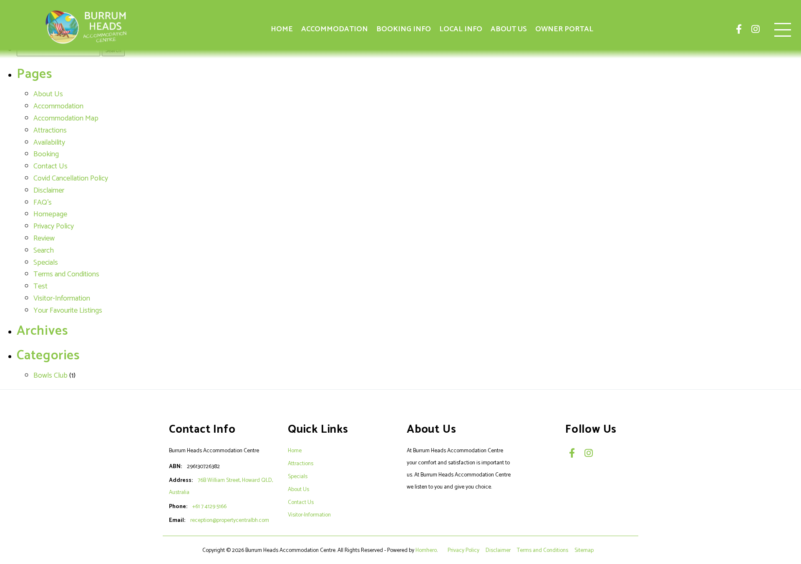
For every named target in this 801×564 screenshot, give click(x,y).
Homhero (426, 550)
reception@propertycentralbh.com (229, 520)
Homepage (50, 214)
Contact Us (50, 166)
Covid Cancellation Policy (70, 178)
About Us (509, 29)
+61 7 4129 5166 (209, 506)
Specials (45, 262)
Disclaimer (48, 190)
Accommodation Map (65, 118)
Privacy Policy (53, 226)
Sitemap (584, 550)
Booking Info (403, 29)
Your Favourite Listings (67, 310)
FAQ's (42, 202)
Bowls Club (50, 375)
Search (43, 250)
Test (40, 286)
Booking (46, 154)
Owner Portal (564, 29)
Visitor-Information (61, 298)
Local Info (460, 29)
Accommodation (334, 29)
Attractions (50, 130)
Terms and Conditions (66, 274)
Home (282, 29)
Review (44, 238)
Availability (49, 142)
